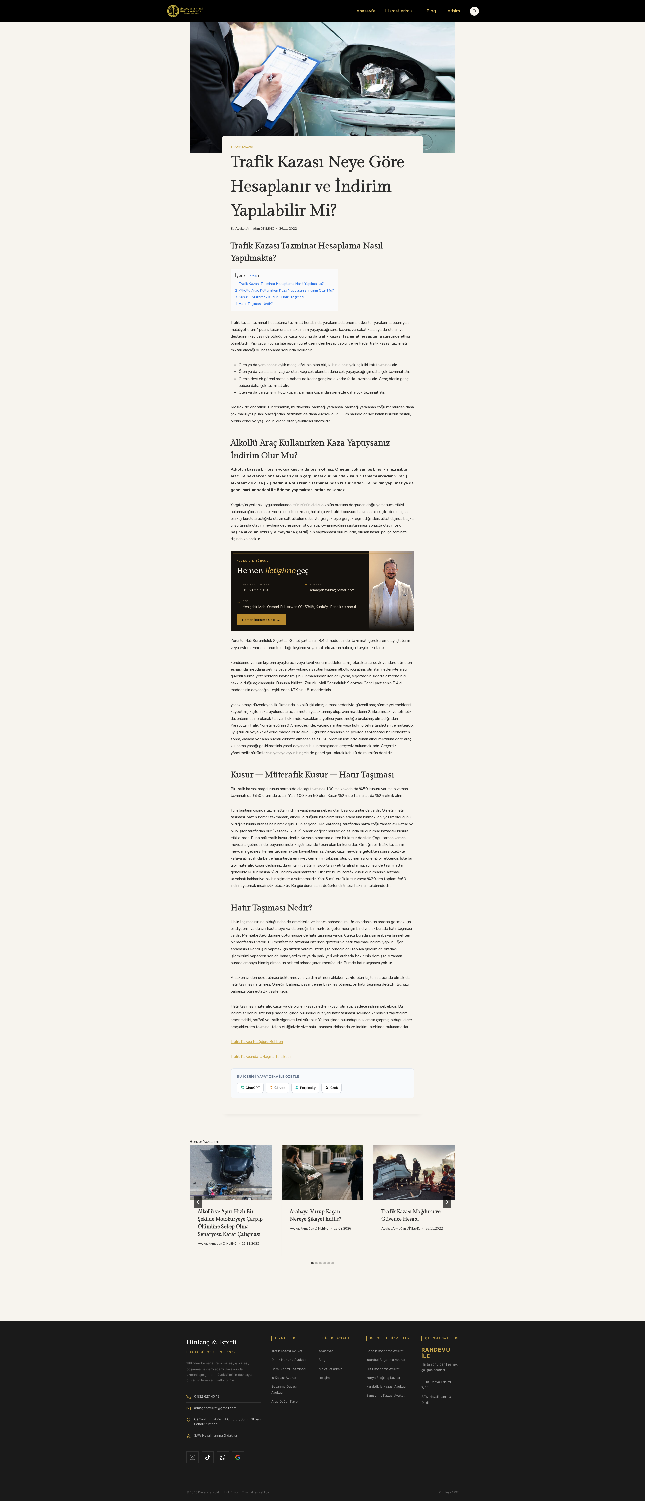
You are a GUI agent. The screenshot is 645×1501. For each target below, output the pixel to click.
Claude (279, 1088)
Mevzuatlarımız (330, 1369)
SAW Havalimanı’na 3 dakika (215, 1435)
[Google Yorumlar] (238, 1457)
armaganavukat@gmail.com (215, 1408)
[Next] (447, 1202)
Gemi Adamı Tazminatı (288, 1369)
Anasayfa (366, 11)
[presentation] (231, 1172)
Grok (334, 1088)
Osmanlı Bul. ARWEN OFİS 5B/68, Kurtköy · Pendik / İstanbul (227, 1421)
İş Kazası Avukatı (284, 1378)
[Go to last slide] (198, 1202)
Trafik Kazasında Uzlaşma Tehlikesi (261, 1057)
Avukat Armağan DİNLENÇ (254, 228)
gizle (253, 276)
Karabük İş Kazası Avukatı (386, 1386)
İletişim (452, 11)
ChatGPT (253, 1088)
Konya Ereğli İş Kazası (383, 1378)
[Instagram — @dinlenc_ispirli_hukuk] (192, 1457)
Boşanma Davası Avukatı (284, 1389)
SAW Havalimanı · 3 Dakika (436, 1400)
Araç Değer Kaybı (284, 1401)
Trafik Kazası (242, 147)
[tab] (312, 1263)
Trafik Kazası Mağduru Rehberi (257, 1041)
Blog (431, 11)
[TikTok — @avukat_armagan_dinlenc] (208, 1457)
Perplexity (308, 1088)
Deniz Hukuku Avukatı (288, 1360)
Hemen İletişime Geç (261, 620)
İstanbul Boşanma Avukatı (386, 1360)
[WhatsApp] (223, 1457)
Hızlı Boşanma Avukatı (383, 1369)
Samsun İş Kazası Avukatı (385, 1395)
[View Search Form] (474, 11)
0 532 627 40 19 (206, 1396)
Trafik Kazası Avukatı (287, 1351)
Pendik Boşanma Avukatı (385, 1351)
